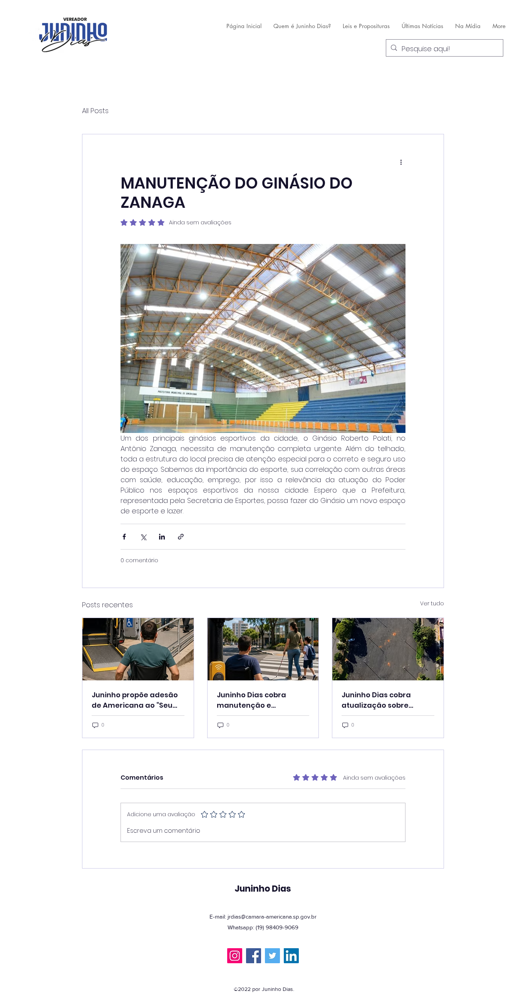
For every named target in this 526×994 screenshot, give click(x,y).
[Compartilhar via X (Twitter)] (143, 536)
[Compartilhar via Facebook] (124, 536)
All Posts (95, 110)
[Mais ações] (400, 162)
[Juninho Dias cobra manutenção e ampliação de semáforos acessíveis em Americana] (263, 649)
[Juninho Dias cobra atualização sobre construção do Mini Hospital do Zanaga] (388, 649)
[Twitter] (272, 955)
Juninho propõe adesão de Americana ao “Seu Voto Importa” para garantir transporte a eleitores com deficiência (135, 700)
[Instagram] (234, 955)
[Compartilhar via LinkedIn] (162, 536)
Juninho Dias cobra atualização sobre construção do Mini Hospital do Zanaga (377, 700)
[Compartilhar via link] (180, 536)
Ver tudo (432, 603)
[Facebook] (253, 955)
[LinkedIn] (291, 955)
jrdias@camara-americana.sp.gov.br (272, 916)
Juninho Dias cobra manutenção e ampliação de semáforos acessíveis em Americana (257, 700)
